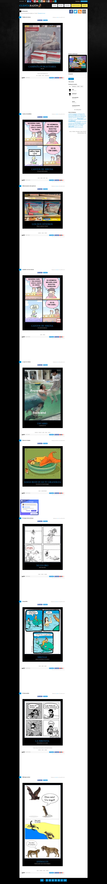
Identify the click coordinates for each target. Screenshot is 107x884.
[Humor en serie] (42, 1)
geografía (81, 126)
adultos (85, 119)
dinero (84, 113)
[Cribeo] (39, 1)
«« (42, 880)
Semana (74, 86)
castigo (77, 121)
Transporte (75, 119)
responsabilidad (84, 121)
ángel (38, 870)
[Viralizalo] (55, 1)
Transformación (81, 124)
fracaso (80, 119)
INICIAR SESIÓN (84, 1)
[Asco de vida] (26, 1)
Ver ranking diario (77, 109)
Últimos (54, 5)
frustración (70, 123)
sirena (43, 75)
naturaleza (70, 119)
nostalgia (74, 115)
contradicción (79, 113)
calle (80, 117)
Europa (69, 116)
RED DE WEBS (21, 1)
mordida (45, 574)
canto (41, 334)
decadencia (70, 125)
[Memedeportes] (28, 1)
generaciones (75, 125)
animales (41, 870)
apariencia (73, 116)
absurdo (71, 127)
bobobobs (57, 269)
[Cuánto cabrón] (35, 1)
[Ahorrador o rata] (53, 1)
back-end (36, 432)
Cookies (81, 131)
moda (78, 117)
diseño (81, 115)
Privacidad (78, 131)
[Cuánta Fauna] (44, 1)
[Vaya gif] (49, 1)
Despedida (24, 601)
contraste (75, 113)
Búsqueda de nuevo (41, 13)
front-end (40, 432)
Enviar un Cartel (76, 5)
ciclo (84, 115)
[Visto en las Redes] (30, 1)
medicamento (47, 75)
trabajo (81, 125)
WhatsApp (70, 115)
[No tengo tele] (46, 1)
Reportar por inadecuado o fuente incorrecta (58, 79)
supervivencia (83, 116)
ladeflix (57, 693)
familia (80, 121)
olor (36, 75)
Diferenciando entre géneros (29, 185)
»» (65, 880)
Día (70, 86)
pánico (79, 125)
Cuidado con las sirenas (28, 269)
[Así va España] (33, 1)
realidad (71, 121)
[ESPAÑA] (77, 72)
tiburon (42, 574)
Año (82, 86)
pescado (40, 75)
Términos (73, 131)
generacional (77, 116)
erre (57, 518)
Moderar (85, 5)
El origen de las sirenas (27, 518)
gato (73, 123)
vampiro (47, 870)
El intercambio (25, 693)
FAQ (84, 131)
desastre (82, 117)
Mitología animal (26, 777)
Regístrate (77, 1)
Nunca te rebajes (26, 440)
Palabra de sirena (26, 17)
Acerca (70, 131)
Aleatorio (67, 5)
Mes (78, 86)
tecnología (78, 123)
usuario (49, 432)
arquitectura (76, 126)
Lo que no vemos (26, 361)
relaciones (70, 117)
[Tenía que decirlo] (51, 1)
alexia (58, 17)
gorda (43, 432)
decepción (70, 124)
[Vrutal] (37, 1)
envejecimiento (83, 123)
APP (86, 131)
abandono (75, 117)
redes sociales (75, 124)
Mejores (61, 5)
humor (78, 115)
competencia (70, 113)
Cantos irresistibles (27, 113)
